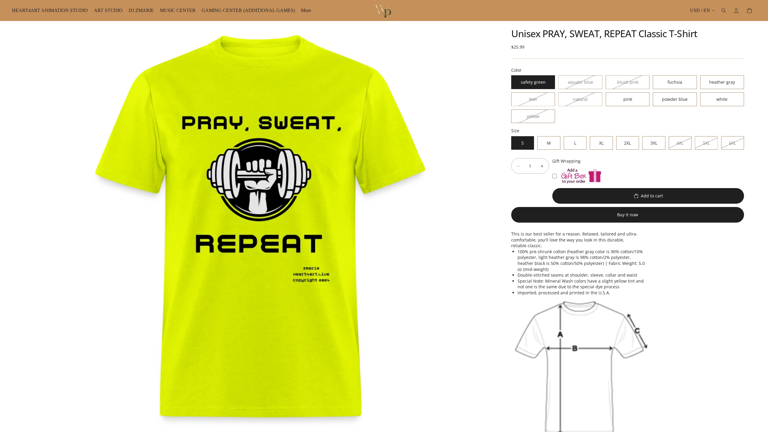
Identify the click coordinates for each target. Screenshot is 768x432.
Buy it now (627, 215)
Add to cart (652, 196)
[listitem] (306, 10)
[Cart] (749, 10)
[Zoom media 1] (260, 226)
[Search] (723, 10)
